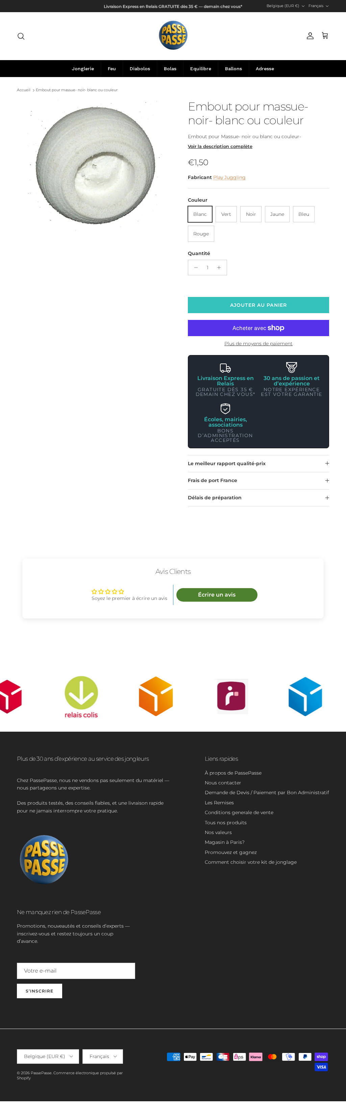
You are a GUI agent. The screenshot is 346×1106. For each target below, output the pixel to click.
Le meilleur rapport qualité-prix (227, 463)
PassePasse (41, 1073)
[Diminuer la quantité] (194, 267)
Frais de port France (212, 480)
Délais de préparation (215, 498)
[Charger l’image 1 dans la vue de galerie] (95, 166)
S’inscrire (39, 991)
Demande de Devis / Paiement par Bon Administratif (267, 792)
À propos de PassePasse (233, 773)
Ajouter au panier (258, 305)
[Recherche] (21, 36)
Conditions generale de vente (239, 812)
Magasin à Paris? (225, 842)
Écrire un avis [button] (217, 595)
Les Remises (219, 803)
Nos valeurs (218, 832)
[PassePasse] (173, 36)
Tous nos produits (226, 823)
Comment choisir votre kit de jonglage (251, 862)
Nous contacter (223, 783)
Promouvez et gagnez (231, 852)
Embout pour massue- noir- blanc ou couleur (77, 90)
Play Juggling (229, 177)
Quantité (199, 253)
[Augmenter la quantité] (221, 267)
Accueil (23, 90)
